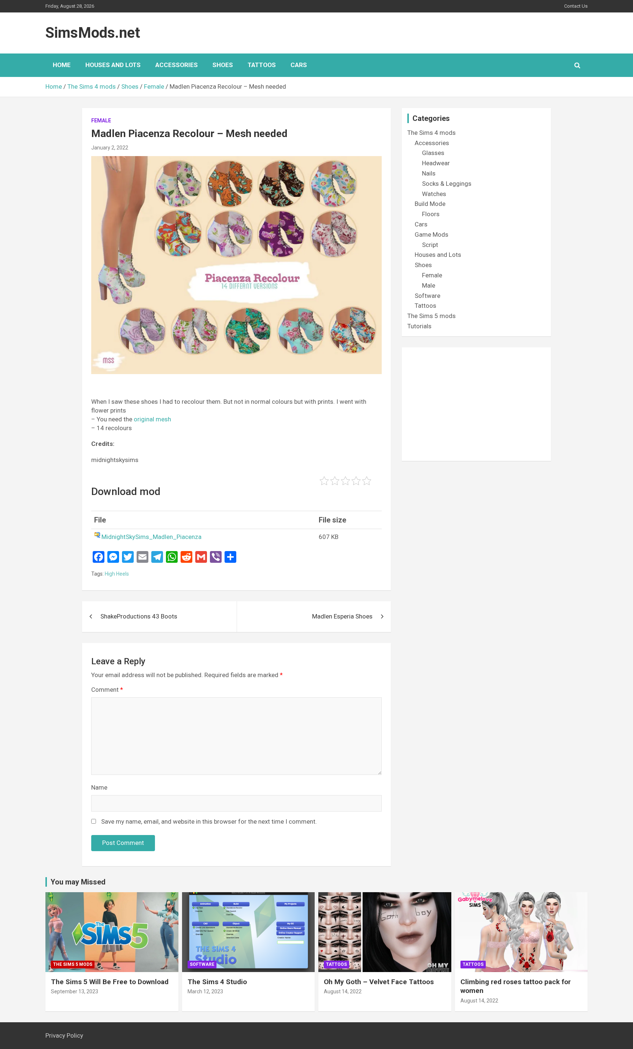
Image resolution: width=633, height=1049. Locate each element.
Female (101, 120)
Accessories (176, 65)
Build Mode (430, 203)
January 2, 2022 (109, 148)
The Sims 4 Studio (217, 982)
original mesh (152, 419)
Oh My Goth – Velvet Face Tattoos (379, 982)
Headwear (436, 163)
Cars (298, 65)
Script (430, 244)
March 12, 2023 (205, 991)
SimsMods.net (92, 32)
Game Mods (431, 234)
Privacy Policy (64, 1035)
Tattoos (262, 65)
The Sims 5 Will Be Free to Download (110, 982)
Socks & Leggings (446, 183)
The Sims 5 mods (431, 315)
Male (428, 285)
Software (427, 295)
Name (99, 787)
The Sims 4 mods (431, 132)
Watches (434, 193)
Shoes (222, 65)
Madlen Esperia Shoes (342, 616)
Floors (431, 214)
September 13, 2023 (74, 991)
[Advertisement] (476, 404)
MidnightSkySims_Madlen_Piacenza (151, 536)
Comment (107, 689)
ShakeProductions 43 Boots (138, 616)
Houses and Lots (113, 65)
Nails (429, 173)
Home (62, 65)
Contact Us (576, 6)
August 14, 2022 (343, 991)
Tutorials (419, 326)
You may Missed (78, 882)
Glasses (433, 152)
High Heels (117, 574)
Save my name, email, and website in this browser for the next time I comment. (209, 821)
